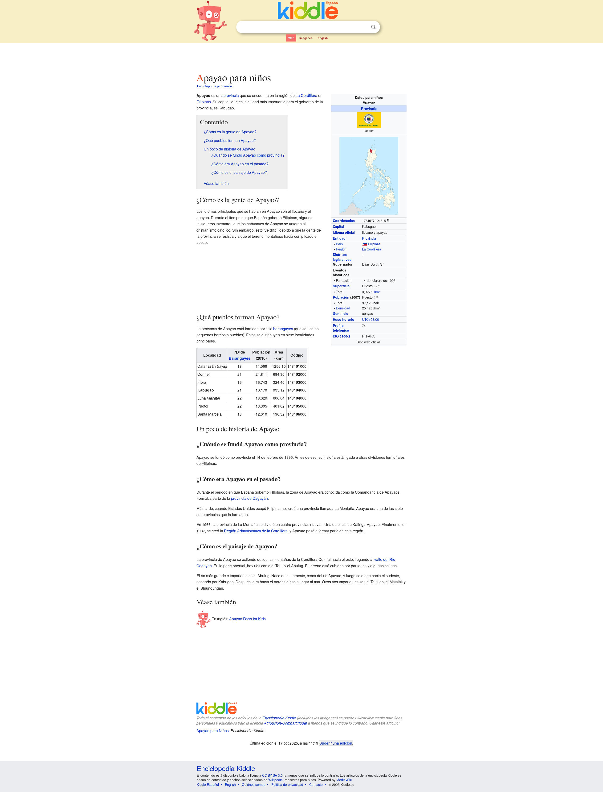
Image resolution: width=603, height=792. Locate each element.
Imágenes (306, 38)
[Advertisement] (301, 56)
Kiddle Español (208, 784)
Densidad (343, 307)
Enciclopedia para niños (214, 85)
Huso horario (343, 319)
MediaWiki (344, 779)
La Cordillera (371, 248)
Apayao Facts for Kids (247, 618)
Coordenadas (344, 220)
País (339, 243)
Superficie (341, 285)
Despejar (364, 27)
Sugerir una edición (335, 743)
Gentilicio (340, 313)
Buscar (373, 27)
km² (377, 291)
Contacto (316, 784)
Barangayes (239, 358)
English (323, 38)
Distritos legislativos (342, 257)
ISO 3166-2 (341, 336)
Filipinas (374, 243)
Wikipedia (275, 779)
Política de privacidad (287, 784)
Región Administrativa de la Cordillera (256, 531)
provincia (231, 95)
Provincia (369, 108)
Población (341, 297)
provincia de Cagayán (249, 498)
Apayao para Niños (212, 730)
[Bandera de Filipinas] (364, 243)
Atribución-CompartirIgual (285, 723)
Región (341, 248)
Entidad (339, 238)
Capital (338, 226)
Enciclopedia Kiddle (279, 718)
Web (291, 38)
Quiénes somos (253, 784)
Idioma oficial (344, 232)
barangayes (283, 328)
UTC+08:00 (370, 319)
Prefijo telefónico (341, 328)
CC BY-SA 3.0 (272, 775)
